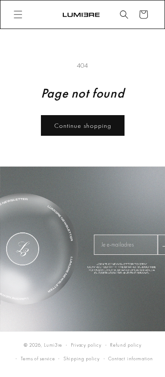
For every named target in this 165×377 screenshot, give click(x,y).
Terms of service (38, 358)
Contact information (130, 358)
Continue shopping (82, 125)
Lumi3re (53, 345)
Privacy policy (86, 345)
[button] (18, 14)
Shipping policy (81, 358)
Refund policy (125, 345)
